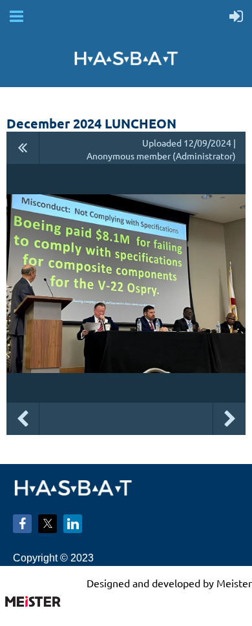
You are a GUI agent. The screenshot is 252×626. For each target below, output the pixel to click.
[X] (47, 523)
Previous (22, 419)
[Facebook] (22, 523)
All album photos (22, 148)
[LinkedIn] (72, 523)
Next (229, 419)
